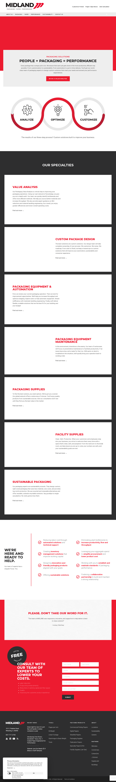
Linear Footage (53, 735)
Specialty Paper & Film (77, 746)
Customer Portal (78, 7)
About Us (9, 14)
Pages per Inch (53, 727)
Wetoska (94, 746)
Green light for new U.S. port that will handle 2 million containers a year (36, 729)
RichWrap (95, 765)
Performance (35, 14)
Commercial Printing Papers (79, 727)
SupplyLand (95, 761)
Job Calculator (104, 7)
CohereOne (95, 753)
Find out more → (18, 210)
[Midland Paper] (25, 7)
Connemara (95, 750)
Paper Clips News (91, 7)
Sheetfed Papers (75, 735)
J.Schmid (95, 757)
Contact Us (59, 14)
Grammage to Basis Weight (57, 738)
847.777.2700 (11, 735)
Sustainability (48, 14)
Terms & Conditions (69, 779)
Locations (95, 727)
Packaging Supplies (76, 738)
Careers (94, 735)
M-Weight (52, 731)
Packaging (18, 14)
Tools (50, 742)
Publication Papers (76, 742)
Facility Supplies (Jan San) (78, 749)
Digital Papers (74, 731)
